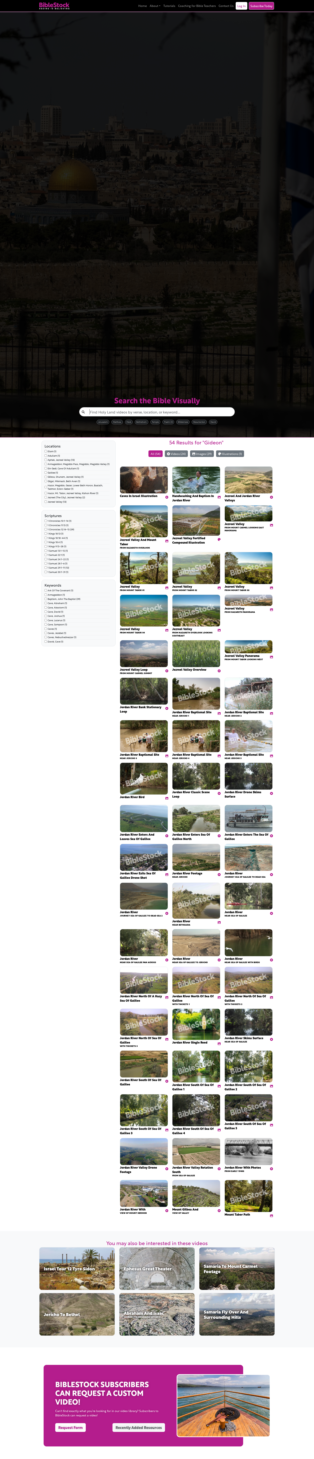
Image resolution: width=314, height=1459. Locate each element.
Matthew (117, 421)
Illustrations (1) (231, 453)
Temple (155, 421)
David (213, 421)
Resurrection (199, 421)
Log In (241, 5)
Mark (128, 421)
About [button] (154, 5)
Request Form (70, 1427)
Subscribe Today (261, 5)
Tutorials (169, 5)
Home (142, 5)
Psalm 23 (168, 421)
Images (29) (203, 453)
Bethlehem (141, 421)
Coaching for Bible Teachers (197, 5)
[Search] (83, 411)
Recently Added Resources (139, 1427)
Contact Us (226, 5)
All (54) (155, 453)
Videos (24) (178, 453)
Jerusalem (103, 421)
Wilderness (183, 421)
